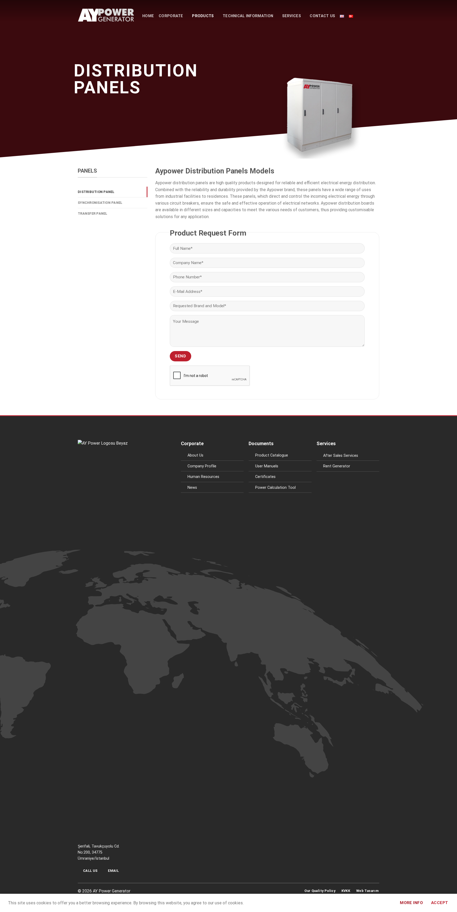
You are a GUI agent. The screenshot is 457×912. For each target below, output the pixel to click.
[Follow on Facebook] (219, 892)
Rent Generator (336, 466)
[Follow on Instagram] (225, 892)
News (192, 487)
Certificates (265, 477)
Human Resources (203, 477)
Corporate (171, 16)
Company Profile (202, 466)
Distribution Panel (96, 192)
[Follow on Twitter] (232, 892)
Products (203, 16)
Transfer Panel (92, 213)
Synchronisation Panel (100, 203)
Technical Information (248, 16)
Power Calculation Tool (275, 487)
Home (148, 16)
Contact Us (322, 16)
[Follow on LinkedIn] (238, 892)
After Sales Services (340, 455)
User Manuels (266, 466)
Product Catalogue (271, 455)
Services (291, 16)
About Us (195, 455)
